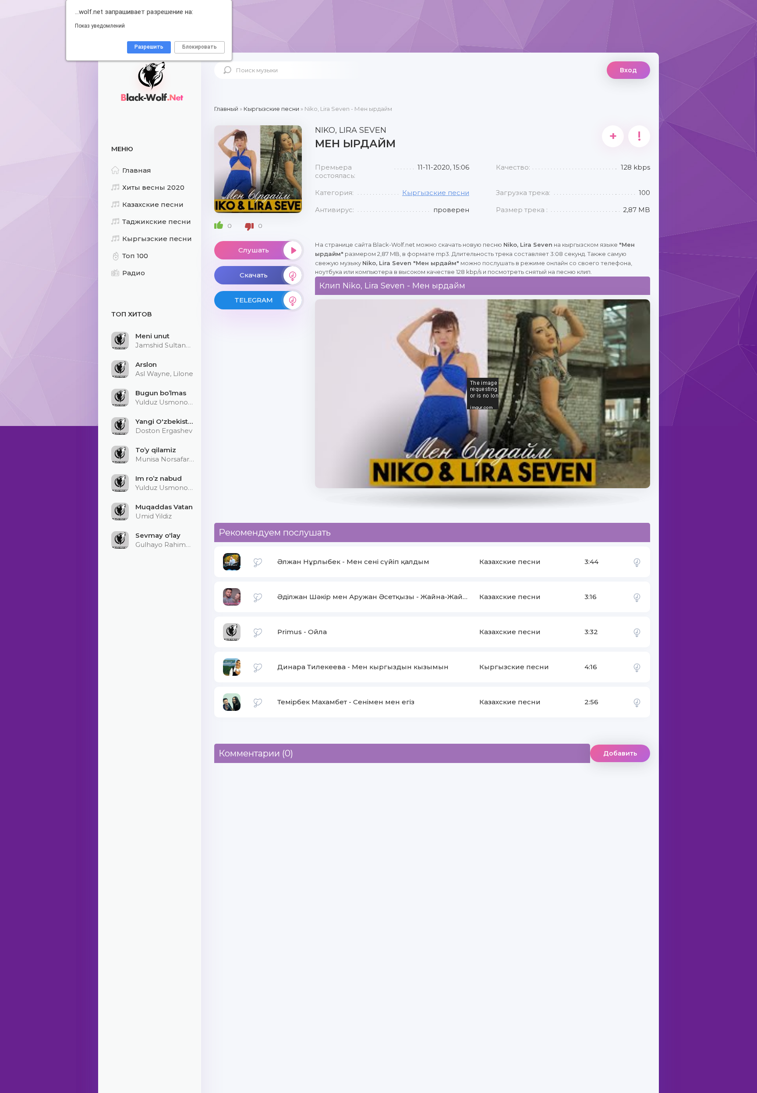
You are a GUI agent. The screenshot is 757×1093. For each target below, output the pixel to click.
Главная (136, 170)
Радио (133, 273)
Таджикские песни (156, 221)
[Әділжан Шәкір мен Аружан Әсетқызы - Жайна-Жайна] (637, 597)
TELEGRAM (253, 300)
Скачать (254, 275)
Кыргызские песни (157, 238)
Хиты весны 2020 (153, 187)
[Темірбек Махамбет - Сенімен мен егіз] (637, 702)
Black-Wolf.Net (150, 81)
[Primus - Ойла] (637, 632)
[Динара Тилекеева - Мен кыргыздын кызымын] (637, 667)
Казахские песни (153, 204)
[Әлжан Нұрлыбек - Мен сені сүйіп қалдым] (637, 562)
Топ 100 (135, 256)
